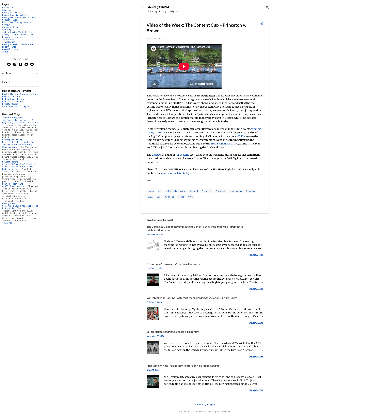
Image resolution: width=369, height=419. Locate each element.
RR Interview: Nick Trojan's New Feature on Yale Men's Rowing (183, 365)
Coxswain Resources (12, 27)
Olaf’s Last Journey (13, 186)
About (5, 51)
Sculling (7, 29)
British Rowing (10, 161)
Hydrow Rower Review (13, 99)
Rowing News (8, 203)
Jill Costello (182, 154)
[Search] (267, 7)
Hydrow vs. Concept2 (13, 101)
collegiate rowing (175, 191)
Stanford (250, 191)
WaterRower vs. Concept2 (15, 106)
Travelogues (8, 42)
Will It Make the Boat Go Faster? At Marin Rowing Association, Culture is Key (192, 297)
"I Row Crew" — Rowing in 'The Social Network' (173, 264)
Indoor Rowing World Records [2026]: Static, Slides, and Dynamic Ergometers (17, 34)
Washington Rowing (12, 139)
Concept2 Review (11, 96)
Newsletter (8, 7)
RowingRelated (158, 7)
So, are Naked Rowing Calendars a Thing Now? (173, 331)
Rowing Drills (9, 12)
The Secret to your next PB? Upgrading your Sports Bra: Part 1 (20, 122)
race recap (236, 191)
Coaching (7, 10)
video (181, 197)
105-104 (241, 136)
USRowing (169, 197)
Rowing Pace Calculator (15, 15)
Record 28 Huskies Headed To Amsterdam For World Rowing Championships (17, 144)
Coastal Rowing (10, 49)
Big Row (156, 154)
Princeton (221, 191)
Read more (256, 254)
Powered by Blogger (205, 404)
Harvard (194, 191)
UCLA (150, 197)
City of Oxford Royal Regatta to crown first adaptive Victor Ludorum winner (20, 166)
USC (158, 197)
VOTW (190, 197)
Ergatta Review (10, 104)
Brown (151, 191)
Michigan (206, 191)
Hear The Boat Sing (12, 184)
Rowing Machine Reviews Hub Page (20, 94)
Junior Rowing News (12, 117)
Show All (7, 223)
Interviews (8, 39)
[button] (261, 24)
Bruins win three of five (224, 143)
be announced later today (174, 173)
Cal (159, 191)
